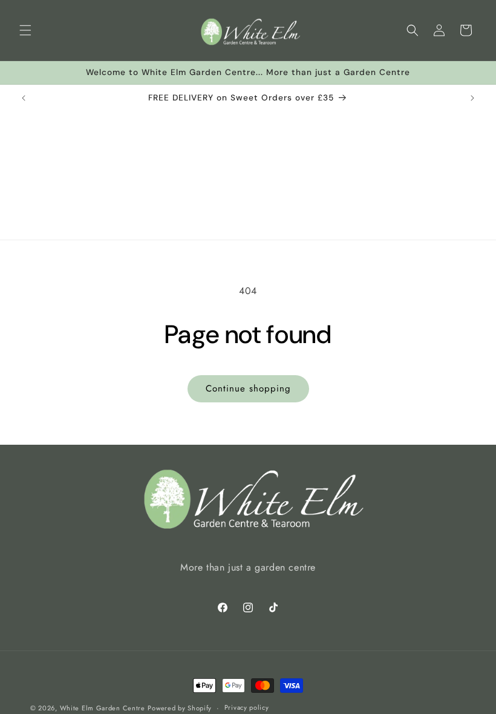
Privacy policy (246, 707)
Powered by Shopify (180, 708)
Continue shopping (248, 388)
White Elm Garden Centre (102, 708)
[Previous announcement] (23, 98)
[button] (25, 30)
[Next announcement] (472, 98)
